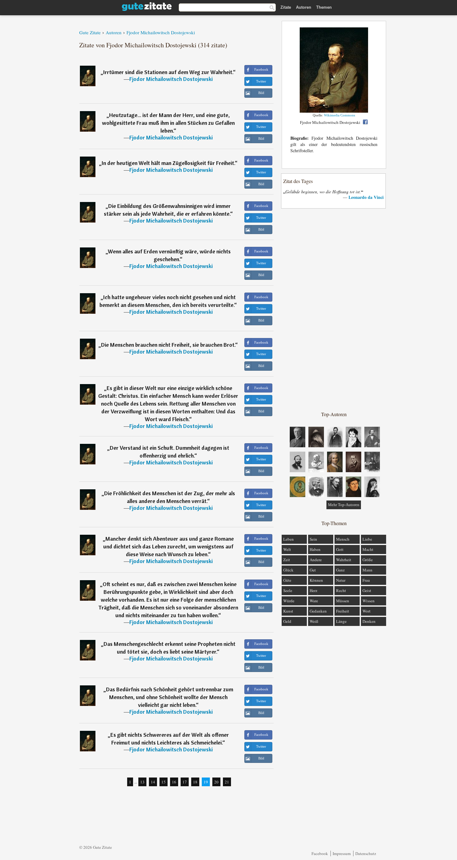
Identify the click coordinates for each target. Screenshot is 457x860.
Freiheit (342, 611)
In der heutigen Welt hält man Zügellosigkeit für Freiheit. (168, 163)
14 (153, 782)
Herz (313, 590)
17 (184, 782)
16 (174, 782)
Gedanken (318, 611)
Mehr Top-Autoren (343, 504)
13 (142, 782)
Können (316, 580)
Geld (287, 621)
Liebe (367, 539)
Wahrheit (343, 559)
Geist (366, 590)
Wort (366, 611)
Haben (315, 549)
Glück (288, 570)
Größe (367, 559)
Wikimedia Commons (339, 115)
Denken (369, 621)
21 (227, 782)
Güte (287, 580)
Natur (340, 580)
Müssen (342, 601)
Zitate (285, 7)
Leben (288, 539)
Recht (341, 590)
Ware (314, 601)
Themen (324, 7)
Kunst (288, 611)
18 (195, 782)
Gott (340, 549)
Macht (367, 549)
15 (163, 782)
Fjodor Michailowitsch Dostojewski (171, 78)
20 (216, 782)
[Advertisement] (334, 309)
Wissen (368, 601)
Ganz (340, 570)
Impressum (342, 853)
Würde (288, 601)
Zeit (286, 559)
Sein (313, 539)
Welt (287, 549)
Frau (366, 580)
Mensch (342, 539)
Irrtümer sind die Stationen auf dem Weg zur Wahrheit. (168, 72)
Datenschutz (365, 853)
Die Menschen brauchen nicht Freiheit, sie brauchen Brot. (168, 344)
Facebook (320, 853)
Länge (341, 621)
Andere (316, 559)
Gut (313, 570)
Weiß (314, 621)
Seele (287, 590)
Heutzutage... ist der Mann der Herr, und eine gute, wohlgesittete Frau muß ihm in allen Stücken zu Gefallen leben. (168, 122)
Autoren (303, 7)
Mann (367, 570)
